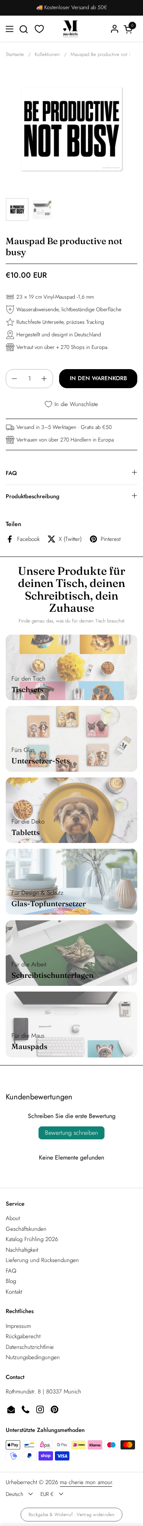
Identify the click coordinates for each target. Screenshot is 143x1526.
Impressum (18, 1326)
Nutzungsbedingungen (33, 1357)
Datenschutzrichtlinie (30, 1347)
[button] (23, 29)
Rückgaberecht (23, 1336)
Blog (11, 1281)
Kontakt (14, 1292)
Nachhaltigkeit (22, 1250)
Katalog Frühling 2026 (32, 1239)
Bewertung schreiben (71, 1132)
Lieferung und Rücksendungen (42, 1260)
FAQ (11, 1271)
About (13, 1218)
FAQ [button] (11, 473)
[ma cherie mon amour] (70, 28)
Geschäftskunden (26, 1229)
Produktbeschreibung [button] (32, 496)
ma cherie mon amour (86, 1482)
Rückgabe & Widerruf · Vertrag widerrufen (71, 1514)
